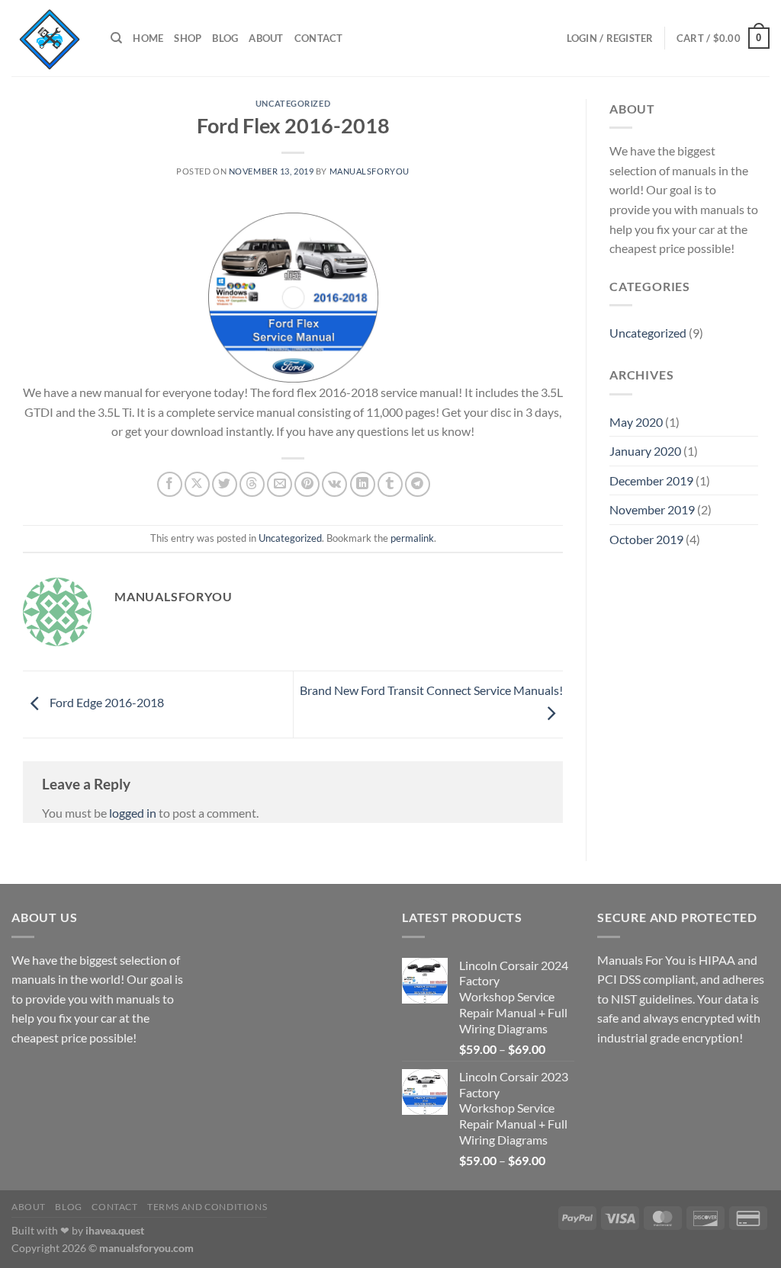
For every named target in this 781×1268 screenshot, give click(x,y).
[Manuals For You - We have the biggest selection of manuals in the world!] (49, 38)
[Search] (116, 38)
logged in (132, 812)
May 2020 (636, 422)
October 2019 (646, 539)
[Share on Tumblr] (390, 484)
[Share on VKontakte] (334, 484)
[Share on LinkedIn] (362, 484)
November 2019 (652, 509)
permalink (412, 538)
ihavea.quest (114, 1230)
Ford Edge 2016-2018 (105, 703)
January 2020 (645, 450)
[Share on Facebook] (169, 484)
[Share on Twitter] (224, 484)
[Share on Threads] (252, 484)
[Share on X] (197, 484)
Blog (225, 38)
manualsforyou (369, 171)
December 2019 (651, 480)
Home (148, 38)
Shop (187, 38)
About (266, 38)
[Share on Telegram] (417, 484)
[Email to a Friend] (279, 484)
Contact (318, 38)
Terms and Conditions (207, 1206)
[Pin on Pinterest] (307, 484)
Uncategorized (293, 103)
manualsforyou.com (146, 1247)
